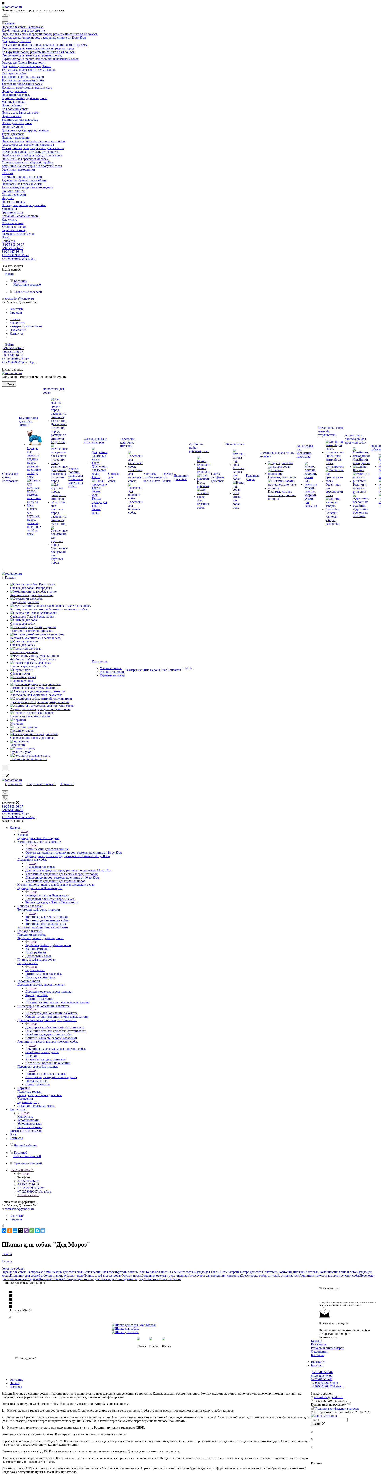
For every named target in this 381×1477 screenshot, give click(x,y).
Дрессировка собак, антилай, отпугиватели (54, 1027)
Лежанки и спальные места (162, 1279)
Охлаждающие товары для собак (85, 1279)
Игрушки (32, 1279)
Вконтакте (17, 309)
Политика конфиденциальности (337, 1408)
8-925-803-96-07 (13, 244)
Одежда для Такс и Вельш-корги (47, 895)
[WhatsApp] (31, 1230)
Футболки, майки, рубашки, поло (48, 945)
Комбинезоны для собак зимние (47, 849)
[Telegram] (42, 1230)
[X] (20, 1230)
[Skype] (37, 1230)
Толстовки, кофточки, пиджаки (46, 916)
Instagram (16, 312)
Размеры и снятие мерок (327, 1348)
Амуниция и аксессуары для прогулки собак (55, 1048)
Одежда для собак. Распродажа (22, 1272)
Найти (316, 1424)
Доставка (16, 1386)
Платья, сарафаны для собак (102, 1275)
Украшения (114, 1279)
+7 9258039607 (15, 255)
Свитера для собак (250, 1272)
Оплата (14, 1383)
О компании (319, 1351)
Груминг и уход (133, 1279)
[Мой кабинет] (3, 772)
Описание (16, 1379)
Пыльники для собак (24, 1275)
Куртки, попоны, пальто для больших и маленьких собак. (155, 1272)
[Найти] (5, 19)
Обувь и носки (35, 970)
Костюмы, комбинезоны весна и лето (330, 1272)
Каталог (22, 834)
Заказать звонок (28, 1195)
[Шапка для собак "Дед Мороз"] (156, 1325)
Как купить (25, 1116)
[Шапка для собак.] (156, 1328)
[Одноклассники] (9, 1230)
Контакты (317, 1355)
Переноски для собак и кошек (45, 1073)
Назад (25, 831)
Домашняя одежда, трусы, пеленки (49, 991)
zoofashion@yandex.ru (19, 298)
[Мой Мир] (15, 1230)
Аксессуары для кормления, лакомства (51, 1013)
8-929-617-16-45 (12, 251)
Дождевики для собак (40, 866)
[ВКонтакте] (4, 1230)
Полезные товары (51, 1279)
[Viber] (26, 1230)
